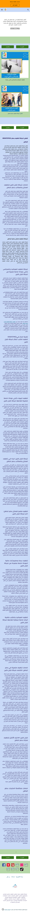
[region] (15, 4)
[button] (2, 10)
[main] (15, 24)
